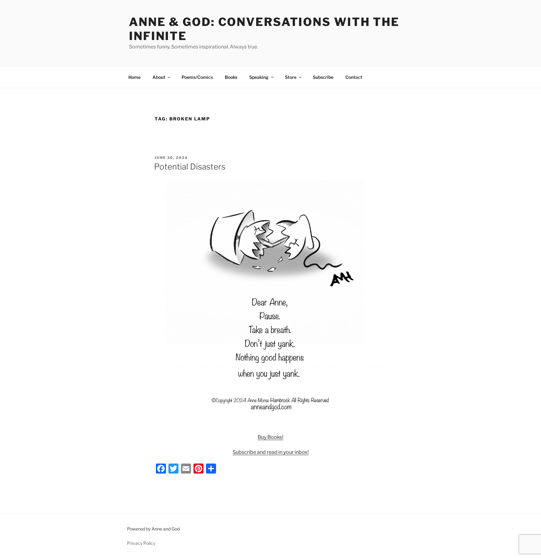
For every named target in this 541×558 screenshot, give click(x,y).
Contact (353, 77)
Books (231, 77)
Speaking (259, 77)
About (158, 77)
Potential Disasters (189, 166)
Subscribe (323, 77)
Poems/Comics (197, 77)
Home (134, 77)
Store (290, 77)
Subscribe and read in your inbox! (271, 452)
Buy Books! (270, 437)
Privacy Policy (141, 543)
